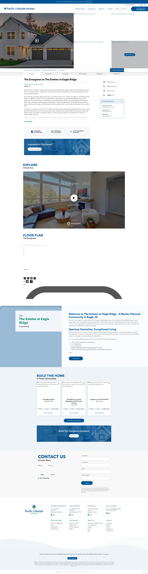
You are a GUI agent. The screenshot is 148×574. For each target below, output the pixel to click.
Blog (89, 531)
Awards (89, 527)
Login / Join (143, 4)
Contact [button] (110, 9)
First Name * (85, 455)
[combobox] (121, 8)
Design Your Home (73, 523)
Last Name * (85, 462)
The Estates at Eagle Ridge (49, 70)
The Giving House (92, 525)
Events (89, 529)
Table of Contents (103, 554)
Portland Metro (54, 527)
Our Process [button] (91, 9)
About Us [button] (101, 9)
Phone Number (85, 475)
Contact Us (116, 73)
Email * (83, 468)
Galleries (71, 529)
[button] (92, 26)
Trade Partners (110, 531)
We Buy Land (109, 529)
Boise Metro (37, 70)
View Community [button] (48, 413)
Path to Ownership (74, 527)
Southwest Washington (57, 523)
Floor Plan (65, 73)
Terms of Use (73, 554)
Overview (31, 73)
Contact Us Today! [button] (35, 149)
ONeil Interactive (87, 571)
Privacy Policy (82, 554)
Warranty (108, 525)
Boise (52, 525)
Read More (28, 121)
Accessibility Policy (92, 554)
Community (99, 73)
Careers (108, 527)
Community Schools (107, 101)
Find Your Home (79, 9)
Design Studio (72, 525)
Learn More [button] (89, 1)
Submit (87, 483)
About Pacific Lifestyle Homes (95, 523)
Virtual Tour (48, 73)
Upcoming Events (130, 4)
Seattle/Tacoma (55, 529)
